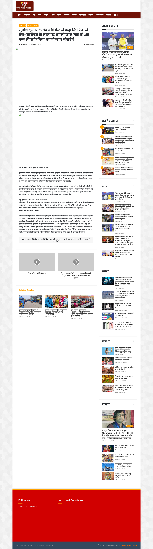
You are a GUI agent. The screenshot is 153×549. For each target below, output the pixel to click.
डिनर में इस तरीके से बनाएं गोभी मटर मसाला (124, 377)
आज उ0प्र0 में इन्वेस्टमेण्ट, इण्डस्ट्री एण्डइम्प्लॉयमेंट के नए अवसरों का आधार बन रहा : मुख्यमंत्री (123, 103)
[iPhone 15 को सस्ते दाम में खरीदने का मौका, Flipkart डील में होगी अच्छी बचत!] (108, 326)
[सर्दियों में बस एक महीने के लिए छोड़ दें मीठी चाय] (108, 361)
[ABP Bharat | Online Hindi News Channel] (25, 6)
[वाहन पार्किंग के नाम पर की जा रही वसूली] (108, 152)
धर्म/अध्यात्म (99, 15)
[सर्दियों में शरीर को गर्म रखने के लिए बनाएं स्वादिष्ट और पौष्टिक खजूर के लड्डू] (108, 388)
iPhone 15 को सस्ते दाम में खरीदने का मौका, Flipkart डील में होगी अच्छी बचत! (124, 325)
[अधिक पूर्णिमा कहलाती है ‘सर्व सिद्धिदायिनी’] (108, 130)
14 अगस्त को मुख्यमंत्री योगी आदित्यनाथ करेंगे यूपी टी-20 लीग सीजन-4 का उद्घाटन (124, 253)
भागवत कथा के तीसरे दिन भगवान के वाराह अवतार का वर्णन (124, 170)
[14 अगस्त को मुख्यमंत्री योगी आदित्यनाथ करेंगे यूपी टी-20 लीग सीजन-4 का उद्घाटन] (108, 253)
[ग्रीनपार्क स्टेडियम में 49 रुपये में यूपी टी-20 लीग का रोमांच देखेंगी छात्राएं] (108, 208)
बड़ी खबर (27, 15)
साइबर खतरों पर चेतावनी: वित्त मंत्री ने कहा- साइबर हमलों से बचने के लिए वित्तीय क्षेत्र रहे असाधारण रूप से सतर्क (124, 282)
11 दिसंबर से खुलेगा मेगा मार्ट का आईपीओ (124, 314)
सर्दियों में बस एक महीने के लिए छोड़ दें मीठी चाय (123, 359)
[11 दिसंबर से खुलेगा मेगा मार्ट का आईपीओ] (108, 316)
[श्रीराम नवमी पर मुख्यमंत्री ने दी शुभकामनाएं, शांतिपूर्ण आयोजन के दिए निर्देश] (108, 161)
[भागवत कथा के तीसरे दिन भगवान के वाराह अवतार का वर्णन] (108, 171)
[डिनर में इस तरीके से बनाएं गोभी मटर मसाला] (108, 379)
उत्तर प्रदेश (29, 25)
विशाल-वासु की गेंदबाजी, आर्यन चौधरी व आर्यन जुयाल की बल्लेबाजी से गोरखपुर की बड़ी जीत (117, 54)
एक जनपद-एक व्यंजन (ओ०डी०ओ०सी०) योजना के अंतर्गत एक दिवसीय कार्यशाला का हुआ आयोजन (82, 313)
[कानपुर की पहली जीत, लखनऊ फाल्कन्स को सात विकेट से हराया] (108, 218)
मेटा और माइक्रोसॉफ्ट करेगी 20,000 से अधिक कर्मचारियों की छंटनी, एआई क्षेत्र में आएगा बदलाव (124, 295)
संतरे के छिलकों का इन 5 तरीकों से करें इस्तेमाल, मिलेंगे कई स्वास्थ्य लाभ (123, 350)
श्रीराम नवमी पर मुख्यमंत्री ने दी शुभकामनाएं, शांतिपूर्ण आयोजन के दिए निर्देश (124, 160)
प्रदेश (46, 15)
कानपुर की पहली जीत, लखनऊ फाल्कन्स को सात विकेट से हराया (124, 217)
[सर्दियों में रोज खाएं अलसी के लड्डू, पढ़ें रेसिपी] (108, 370)
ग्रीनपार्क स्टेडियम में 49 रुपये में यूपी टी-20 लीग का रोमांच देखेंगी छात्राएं (124, 207)
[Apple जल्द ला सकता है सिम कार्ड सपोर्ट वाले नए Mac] (108, 306)
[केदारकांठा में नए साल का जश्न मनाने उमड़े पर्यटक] (108, 467)
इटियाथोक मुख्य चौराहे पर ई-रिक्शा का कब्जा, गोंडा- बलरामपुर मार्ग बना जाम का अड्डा (30, 312)
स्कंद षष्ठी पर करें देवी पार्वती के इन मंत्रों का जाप (124, 456)
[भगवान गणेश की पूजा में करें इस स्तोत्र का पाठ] (108, 448)
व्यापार (59, 15)
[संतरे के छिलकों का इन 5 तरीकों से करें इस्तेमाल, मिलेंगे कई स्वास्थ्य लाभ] (108, 351)
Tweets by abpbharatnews (27, 507)
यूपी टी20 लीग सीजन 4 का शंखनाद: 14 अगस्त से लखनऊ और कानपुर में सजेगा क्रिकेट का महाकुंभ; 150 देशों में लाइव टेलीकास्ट (124, 241)
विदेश (39, 15)
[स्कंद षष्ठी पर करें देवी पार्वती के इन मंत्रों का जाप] (108, 458)
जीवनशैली (82, 15)
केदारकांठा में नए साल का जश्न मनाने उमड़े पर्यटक (123, 465)
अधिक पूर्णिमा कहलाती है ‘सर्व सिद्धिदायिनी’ (123, 129)
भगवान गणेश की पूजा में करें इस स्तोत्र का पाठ (124, 446)
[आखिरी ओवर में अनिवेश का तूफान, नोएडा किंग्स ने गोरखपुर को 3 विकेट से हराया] (108, 227)
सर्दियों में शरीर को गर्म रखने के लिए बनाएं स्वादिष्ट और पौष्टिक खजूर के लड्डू (124, 388)
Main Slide (22, 25)
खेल (53, 15)
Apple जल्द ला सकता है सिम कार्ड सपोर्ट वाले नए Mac (123, 306)
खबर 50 (36, 25)
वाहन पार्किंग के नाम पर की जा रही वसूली (124, 150)
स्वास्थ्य (91, 15)
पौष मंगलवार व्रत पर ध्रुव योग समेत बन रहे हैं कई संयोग (123, 475)
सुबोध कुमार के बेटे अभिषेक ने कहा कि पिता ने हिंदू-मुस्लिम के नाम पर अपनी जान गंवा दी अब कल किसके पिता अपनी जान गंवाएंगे (56, 240)
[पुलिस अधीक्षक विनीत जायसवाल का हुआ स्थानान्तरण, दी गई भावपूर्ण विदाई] (56, 301)
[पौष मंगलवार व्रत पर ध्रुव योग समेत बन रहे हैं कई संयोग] (108, 476)
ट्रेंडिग (74, 15)
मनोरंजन (66, 15)
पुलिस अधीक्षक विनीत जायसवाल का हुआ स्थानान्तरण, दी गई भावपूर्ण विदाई (56, 312)
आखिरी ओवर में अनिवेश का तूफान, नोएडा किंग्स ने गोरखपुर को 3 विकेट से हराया (124, 228)
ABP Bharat (23, 44)
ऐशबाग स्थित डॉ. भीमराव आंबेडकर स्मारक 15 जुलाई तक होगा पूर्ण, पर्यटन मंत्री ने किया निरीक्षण (124, 140)
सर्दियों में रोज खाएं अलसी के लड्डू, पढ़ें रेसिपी (124, 368)
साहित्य (108, 15)
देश (34, 15)
